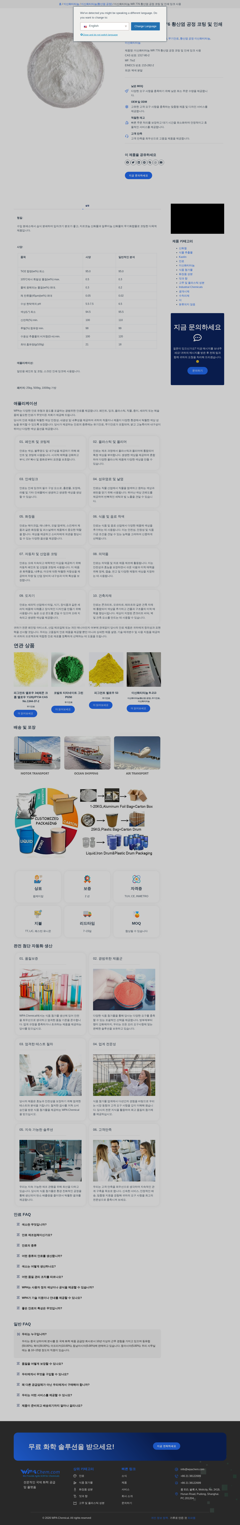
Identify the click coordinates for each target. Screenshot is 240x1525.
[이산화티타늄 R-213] (144, 669)
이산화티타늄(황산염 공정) (96, 4)
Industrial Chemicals (191, 287)
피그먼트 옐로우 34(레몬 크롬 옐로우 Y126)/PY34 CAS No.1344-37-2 (31, 697)
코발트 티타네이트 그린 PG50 (68, 695)
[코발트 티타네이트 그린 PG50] (68, 669)
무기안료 (173, 38)
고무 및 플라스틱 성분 (191, 282)
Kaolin (182, 257)
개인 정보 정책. (160, 1517)
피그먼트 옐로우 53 (106, 692)
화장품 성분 (186, 274)
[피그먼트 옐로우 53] (106, 669)
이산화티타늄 (71, 4)
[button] (127, 162)
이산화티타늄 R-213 (143, 692)
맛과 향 (183, 278)
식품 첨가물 (186, 269)
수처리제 (184, 295)
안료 (181, 261)
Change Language (145, 26)
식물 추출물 (186, 252)
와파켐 (191, 1517)
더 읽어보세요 (25, 713)
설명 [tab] (87, 205)
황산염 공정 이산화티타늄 (195, 38)
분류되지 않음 (187, 304)
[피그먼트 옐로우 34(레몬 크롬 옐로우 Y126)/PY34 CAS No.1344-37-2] (31, 669)
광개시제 (184, 291)
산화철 (183, 248)
